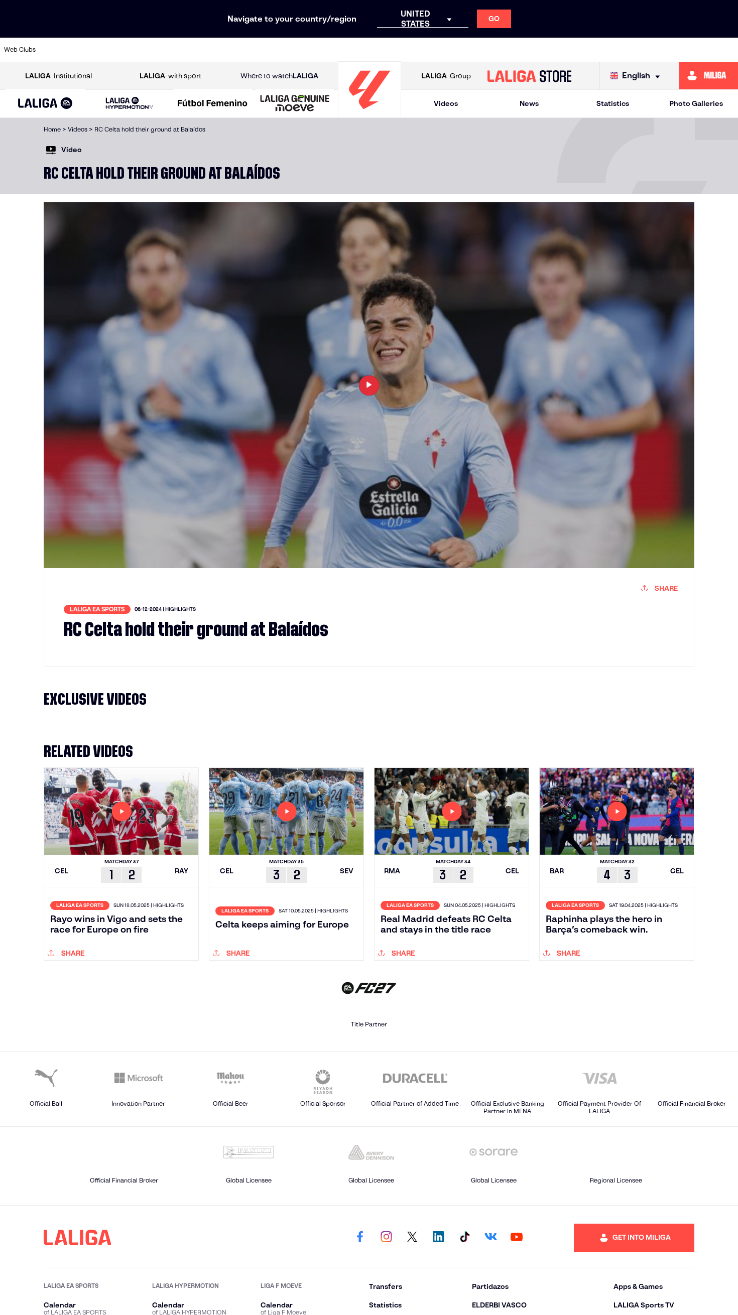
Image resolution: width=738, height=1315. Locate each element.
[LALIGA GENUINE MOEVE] (295, 103)
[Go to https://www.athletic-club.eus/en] (63, 49)
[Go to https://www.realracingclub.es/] (412, 49)
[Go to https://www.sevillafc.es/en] (656, 49)
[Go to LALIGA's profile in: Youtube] (517, 1238)
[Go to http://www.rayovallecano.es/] (447, 49)
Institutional (58, 76)
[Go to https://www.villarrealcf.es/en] (726, 49)
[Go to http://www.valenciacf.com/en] (691, 49)
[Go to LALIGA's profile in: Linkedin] (438, 1238)
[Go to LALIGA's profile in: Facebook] (360, 1238)
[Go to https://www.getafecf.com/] (307, 49)
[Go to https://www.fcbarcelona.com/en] (272, 49)
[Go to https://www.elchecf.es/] (237, 49)
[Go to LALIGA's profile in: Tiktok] (464, 1238)
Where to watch (279, 76)
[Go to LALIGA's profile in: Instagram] (386, 1238)
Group (446, 76)
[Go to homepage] (369, 113)
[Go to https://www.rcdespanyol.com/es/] (517, 49)
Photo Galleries (696, 103)
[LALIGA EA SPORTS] (45, 103)
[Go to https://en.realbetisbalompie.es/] (551, 49)
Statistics (612, 103)
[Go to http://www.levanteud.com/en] (342, 49)
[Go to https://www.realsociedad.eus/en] (621, 49)
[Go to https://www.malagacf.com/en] (377, 49)
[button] (45, 103)
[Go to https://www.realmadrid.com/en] (586, 49)
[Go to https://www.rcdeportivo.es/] (481, 49)
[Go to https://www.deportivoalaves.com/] (202, 49)
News (529, 103)
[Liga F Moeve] (212, 103)
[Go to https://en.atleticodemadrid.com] (97, 49)
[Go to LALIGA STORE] (529, 75)
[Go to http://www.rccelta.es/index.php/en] (167, 49)
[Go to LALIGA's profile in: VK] (490, 1238)
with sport (170, 76)
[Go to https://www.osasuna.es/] (133, 49)
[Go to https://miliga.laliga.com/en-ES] (708, 75)
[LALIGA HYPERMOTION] (129, 103)
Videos (446, 103)
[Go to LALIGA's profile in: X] (412, 1238)
